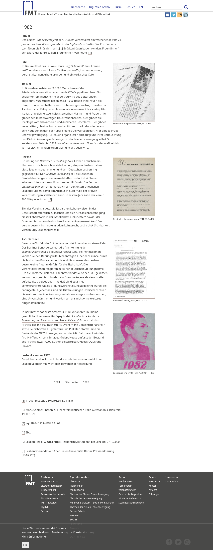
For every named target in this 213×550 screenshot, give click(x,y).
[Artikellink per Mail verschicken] (179, 16)
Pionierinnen (76, 485)
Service (45, 511)
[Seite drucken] (185, 16)
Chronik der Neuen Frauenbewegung (89, 494)
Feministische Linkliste (53, 494)
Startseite (71, 382)
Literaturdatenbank (51, 485)
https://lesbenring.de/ (67, 442)
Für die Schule (77, 511)
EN (141, 7)
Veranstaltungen (127, 489)
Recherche (78, 7)
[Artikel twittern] (173, 16)
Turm (117, 7)
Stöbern (74, 515)
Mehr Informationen (34, 536)
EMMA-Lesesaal (49, 498)
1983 (53, 143)
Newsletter (155, 481)
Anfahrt (153, 489)
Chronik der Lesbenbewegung (86, 498)
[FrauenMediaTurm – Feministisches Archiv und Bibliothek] (31, 9)
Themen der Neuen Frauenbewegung (90, 506)
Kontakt (153, 485)
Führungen (154, 494)
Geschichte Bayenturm (130, 494)
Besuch (130, 7)
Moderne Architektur (129, 498)
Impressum (172, 477)
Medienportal (77, 489)
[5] (58, 230)
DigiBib (45, 506)
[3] (38, 174)
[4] (50, 199)
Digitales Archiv (99, 7)
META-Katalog (49, 502)
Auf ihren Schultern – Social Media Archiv (92, 502)
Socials (73, 519)
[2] (50, 135)
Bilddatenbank (48, 489)
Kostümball (107, 44)
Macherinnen (125, 481)
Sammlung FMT (49, 481)
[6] (43, 303)
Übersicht (75, 481)
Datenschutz (172, 481)
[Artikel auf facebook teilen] (167, 16)
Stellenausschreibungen (131, 502)
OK (25, 545)
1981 (57, 382)
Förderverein (125, 485)
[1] (90, 52)
